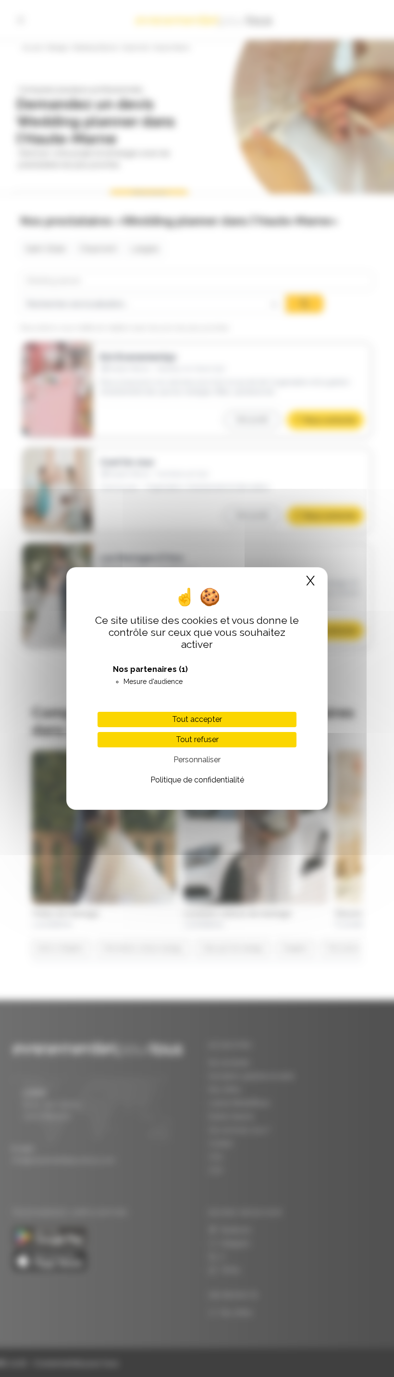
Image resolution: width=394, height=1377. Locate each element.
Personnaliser (197, 759)
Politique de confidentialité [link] (197, 779)
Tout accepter (197, 719)
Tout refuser (197, 739)
